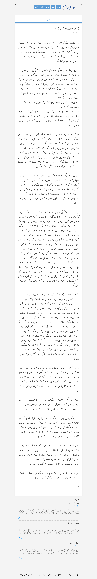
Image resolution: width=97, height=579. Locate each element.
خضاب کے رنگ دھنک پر (72, 523)
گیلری (36, 7)
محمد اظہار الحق (69, 7)
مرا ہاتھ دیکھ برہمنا (74, 543)
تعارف (58, 7)
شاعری (47, 7)
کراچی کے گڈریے (74, 503)
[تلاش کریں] (16, 4)
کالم (53, 7)
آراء (42, 7)
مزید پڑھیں (20, 517)
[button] (19, 27)
